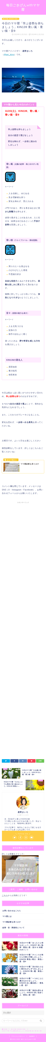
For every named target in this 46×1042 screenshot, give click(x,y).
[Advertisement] (23, 604)
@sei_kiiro (9, 55)
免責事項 (32, 1036)
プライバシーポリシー (18, 1036)
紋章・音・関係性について (13, 928)
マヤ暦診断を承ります (11, 922)
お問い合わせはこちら (11, 911)
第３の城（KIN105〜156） (10, 19)
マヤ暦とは (7, 916)
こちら (5, 895)
